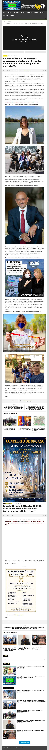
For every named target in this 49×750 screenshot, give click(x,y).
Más (44, 70)
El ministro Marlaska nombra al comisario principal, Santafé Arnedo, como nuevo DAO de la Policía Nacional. (24, 647)
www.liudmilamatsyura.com (17, 615)
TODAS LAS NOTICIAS (24, 742)
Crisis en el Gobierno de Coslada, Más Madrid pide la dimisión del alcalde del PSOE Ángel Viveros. (24, 428)
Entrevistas (29, 12)
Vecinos (36, 12)
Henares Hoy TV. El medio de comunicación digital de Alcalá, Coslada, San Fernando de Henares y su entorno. (31, 677)
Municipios (5, 15)
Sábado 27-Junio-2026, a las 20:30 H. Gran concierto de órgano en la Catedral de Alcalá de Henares (22, 508)
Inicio (4, 12)
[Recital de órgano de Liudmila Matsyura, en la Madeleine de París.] (39, 640)
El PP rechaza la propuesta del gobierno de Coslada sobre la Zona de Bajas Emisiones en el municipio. (38, 428)
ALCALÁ (4, 503)
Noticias (9, 12)
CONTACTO (12, 15)
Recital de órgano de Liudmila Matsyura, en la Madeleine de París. (38, 647)
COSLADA (5, 55)
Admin (15, 55)
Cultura (22, 12)
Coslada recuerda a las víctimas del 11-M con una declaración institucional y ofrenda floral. (9, 428)
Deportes (42, 12)
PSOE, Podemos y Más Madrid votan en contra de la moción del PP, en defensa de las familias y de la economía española (13, 407)
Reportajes (16, 12)
